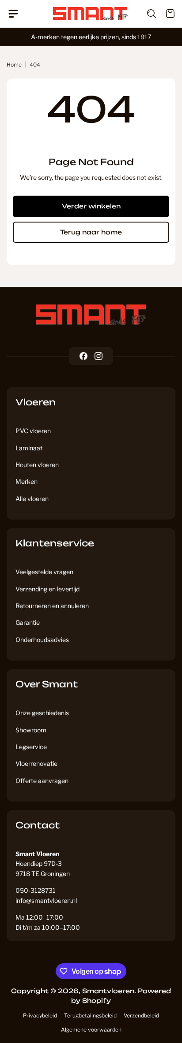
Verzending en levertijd (47, 589)
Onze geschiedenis (42, 712)
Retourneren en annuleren (52, 605)
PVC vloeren (33, 430)
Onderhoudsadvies (42, 639)
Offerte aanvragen (41, 780)
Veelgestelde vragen (44, 571)
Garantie (27, 622)
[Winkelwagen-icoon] (165, 13)
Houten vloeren (37, 464)
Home (14, 64)
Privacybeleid (40, 1015)
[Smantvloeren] (91, 314)
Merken (26, 481)
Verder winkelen (91, 206)
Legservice (31, 746)
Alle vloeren (32, 498)
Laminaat (28, 448)
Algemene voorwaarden (91, 1029)
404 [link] (35, 64)
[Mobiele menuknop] (16, 13)
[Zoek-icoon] (146, 13)
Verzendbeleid (141, 1015)
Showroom (30, 730)
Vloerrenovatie (36, 763)
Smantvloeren (108, 991)
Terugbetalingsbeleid (90, 1015)
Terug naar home (91, 232)
